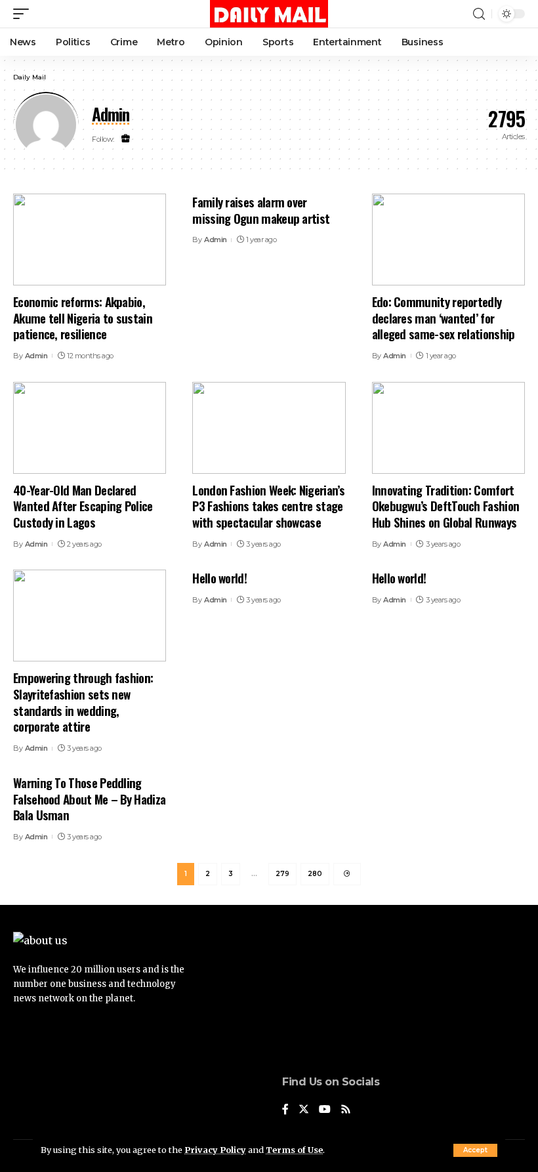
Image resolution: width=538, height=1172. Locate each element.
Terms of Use (294, 1149)
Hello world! (219, 577)
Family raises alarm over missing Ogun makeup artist (260, 209)
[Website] (126, 139)
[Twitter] (304, 1110)
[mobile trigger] (24, 14)
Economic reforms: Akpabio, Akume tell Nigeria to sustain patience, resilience (82, 317)
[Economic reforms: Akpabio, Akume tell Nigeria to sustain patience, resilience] (89, 239)
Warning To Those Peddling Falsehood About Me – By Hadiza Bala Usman (89, 798)
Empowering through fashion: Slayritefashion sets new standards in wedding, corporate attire (83, 701)
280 (315, 873)
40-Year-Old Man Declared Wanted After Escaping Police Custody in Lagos (83, 505)
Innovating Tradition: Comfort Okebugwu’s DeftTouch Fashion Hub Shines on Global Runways (446, 505)
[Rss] (346, 1110)
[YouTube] (325, 1110)
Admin (36, 355)
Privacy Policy (215, 1149)
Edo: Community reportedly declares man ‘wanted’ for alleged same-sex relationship (443, 317)
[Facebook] (285, 1110)
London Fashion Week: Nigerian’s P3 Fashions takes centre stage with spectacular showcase (268, 505)
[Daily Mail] (269, 14)
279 (282, 873)
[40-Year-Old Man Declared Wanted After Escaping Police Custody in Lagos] (89, 428)
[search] (479, 14)
